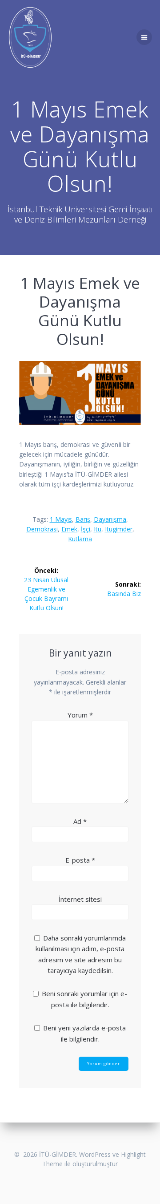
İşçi (85, 529)
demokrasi (42, 529)
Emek (69, 529)
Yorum (80, 714)
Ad (80, 821)
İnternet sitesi (80, 899)
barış (83, 519)
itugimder (118, 529)
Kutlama (80, 539)
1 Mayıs (61, 519)
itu (97, 529)
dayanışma (110, 519)
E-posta (80, 859)
